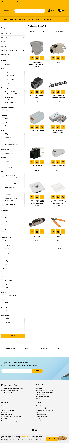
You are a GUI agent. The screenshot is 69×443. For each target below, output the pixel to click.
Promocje (47, 19)
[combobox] (37, 31)
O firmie (3, 406)
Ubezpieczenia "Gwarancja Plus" (45, 410)
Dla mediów (4, 418)
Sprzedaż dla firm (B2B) (42, 416)
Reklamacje (39, 388)
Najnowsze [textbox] (31, 31)
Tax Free (38, 418)
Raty (37, 412)
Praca (3, 408)
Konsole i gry (5, 55)
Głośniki (3, 46)
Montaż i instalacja (41, 408)
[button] (52, 385)
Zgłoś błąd (39, 399)
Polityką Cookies (26, 436)
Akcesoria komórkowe (8, 33)
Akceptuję (51, 438)
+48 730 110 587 (7, 392)
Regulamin (31, 19)
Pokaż (13, 336)
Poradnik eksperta (41, 406)
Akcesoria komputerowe (9, 50)
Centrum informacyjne (7, 410)
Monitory (4, 37)
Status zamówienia (41, 394)
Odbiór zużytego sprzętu (43, 396)
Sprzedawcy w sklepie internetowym (11, 416)
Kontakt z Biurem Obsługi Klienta (45, 392)
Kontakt (39, 19)
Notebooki (4, 42)
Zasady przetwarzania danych (9, 421)
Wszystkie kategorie (9, 19)
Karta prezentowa (41, 414)
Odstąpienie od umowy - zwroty (44, 390)
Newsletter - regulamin (7, 414)
